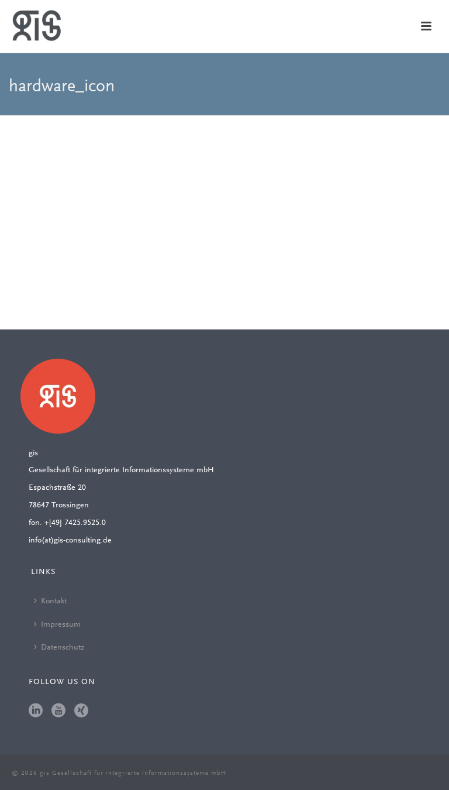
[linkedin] (36, 711)
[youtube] (58, 711)
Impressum (61, 625)
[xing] (81, 711)
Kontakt (54, 601)
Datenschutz (62, 648)
